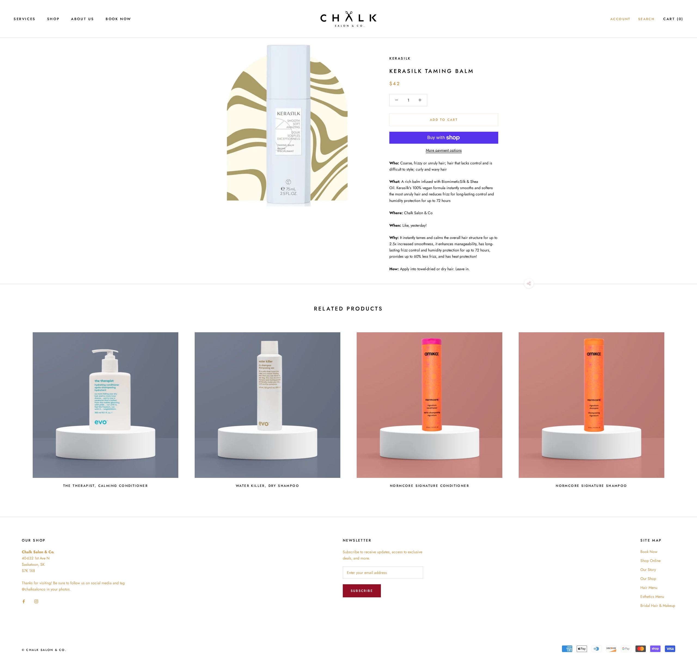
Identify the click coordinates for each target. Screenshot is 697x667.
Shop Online (650, 560)
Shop (53, 18)
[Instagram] (36, 601)
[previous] (17, 407)
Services (25, 18)
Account (620, 19)
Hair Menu (648, 587)
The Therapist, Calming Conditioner (105, 485)
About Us (82, 18)
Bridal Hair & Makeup (657, 605)
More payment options (444, 150)
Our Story (648, 569)
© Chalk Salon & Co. (44, 650)
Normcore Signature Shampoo (591, 485)
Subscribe (362, 590)
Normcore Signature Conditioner (429, 485)
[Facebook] (24, 601)
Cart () (673, 18)
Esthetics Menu (652, 596)
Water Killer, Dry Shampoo (267, 485)
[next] (680, 407)
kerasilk (400, 58)
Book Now (118, 18)
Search (646, 19)
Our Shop (648, 578)
